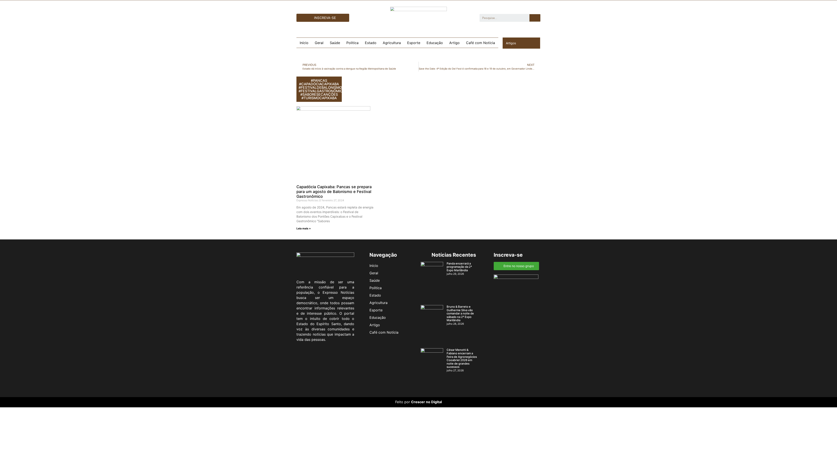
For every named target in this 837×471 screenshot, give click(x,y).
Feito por (402, 402)
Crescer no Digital (426, 402)
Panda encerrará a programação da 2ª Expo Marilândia (459, 267)
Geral (319, 43)
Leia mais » (303, 228)
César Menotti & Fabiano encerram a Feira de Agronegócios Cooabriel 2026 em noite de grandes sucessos (462, 358)
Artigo (454, 43)
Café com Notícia (480, 43)
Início (304, 43)
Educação (435, 43)
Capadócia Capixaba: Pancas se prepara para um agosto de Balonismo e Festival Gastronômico (334, 191)
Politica (352, 43)
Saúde (335, 43)
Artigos (511, 43)
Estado (370, 43)
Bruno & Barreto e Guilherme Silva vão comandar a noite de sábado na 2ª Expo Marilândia (460, 313)
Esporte (413, 43)
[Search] (534, 18)
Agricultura (392, 43)
